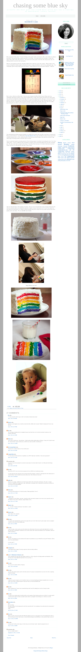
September (62, 102)
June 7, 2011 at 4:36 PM (12, 574)
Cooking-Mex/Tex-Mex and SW (66, 150)
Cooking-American (71, 147)
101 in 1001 (42, 16)
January (61, 132)
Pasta (65, 156)
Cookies (59, 147)
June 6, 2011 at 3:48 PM (12, 533)
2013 (60, 92)
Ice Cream (61, 155)
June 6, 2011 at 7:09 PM (12, 551)
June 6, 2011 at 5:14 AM (12, 457)
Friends (62, 153)
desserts (15, 408)
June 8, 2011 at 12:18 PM (12, 583)
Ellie (9, 519)
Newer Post (9, 637)
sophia (9, 480)
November (62, 99)
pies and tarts (68, 160)
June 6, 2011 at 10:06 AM (12, 476)
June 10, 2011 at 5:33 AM (12, 610)
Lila (8, 415)
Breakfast (60, 144)
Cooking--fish (64, 147)
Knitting (69, 155)
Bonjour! (9, 497)
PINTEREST (66, 82)
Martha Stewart (61, 156)
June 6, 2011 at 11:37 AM (12, 493)
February (62, 130)
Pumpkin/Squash (70, 156)
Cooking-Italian (71, 148)
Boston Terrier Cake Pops (69, 68)
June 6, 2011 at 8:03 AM (12, 465)
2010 (60, 134)
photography (63, 160)
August (61, 104)
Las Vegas (21, 408)
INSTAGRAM (66, 84)
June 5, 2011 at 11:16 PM (12, 443)
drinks (73, 159)
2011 (60, 96)
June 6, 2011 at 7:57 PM (12, 559)
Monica (9, 489)
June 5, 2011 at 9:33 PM (12, 435)
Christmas (60, 146)
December (62, 97)
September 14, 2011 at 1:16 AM (14, 632)
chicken (68, 157)
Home (37, 16)
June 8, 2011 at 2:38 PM (12, 590)
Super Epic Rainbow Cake (30, 135)
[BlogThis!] (16, 406)
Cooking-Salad (61, 151)
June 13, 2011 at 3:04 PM (12, 625)
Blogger (51, 647)
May (61, 125)
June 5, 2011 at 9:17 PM (12, 426)
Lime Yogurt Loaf (69, 56)
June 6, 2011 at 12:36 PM (12, 515)
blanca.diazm (10, 602)
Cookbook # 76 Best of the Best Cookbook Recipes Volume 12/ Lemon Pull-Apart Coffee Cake (69, 64)
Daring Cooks (64, 152)
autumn (62, 157)
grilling (59, 160)
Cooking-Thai (67, 151)
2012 (60, 94)
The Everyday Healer (12, 447)
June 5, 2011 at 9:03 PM (12, 418)
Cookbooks (71, 146)
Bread (73, 142)
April (61, 127)
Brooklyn (66, 144)
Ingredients (66, 155)
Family (18, 408)
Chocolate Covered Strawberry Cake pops (66, 123)
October (61, 100)
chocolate (72, 157)
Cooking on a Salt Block (64, 120)
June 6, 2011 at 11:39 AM (12, 508)
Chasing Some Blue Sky (40, 5)
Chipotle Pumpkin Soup (69, 75)
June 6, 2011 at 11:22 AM (12, 486)
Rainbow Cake (62, 118)
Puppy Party (62, 117)
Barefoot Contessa (67, 142)
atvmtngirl (10, 547)
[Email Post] (13, 406)
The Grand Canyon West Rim (69, 50)
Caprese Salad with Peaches (65, 115)
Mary (9, 614)
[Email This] (15, 406)
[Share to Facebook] (19, 406)
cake (13, 408)
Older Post (54, 637)
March (61, 129)
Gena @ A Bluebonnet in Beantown (14, 554)
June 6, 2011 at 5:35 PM (12, 544)
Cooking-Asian (61, 148)
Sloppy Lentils (62, 111)
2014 (60, 90)
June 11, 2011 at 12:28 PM (13, 618)
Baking (11, 408)
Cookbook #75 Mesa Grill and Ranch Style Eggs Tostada (66, 113)
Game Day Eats (67, 153)
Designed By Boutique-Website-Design (40, 650)
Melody (9, 438)
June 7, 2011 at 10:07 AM (12, 566)
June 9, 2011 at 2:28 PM (12, 598)
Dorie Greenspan (71, 152)
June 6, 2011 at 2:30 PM (12, 523)
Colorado (65, 146)
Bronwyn (9, 422)
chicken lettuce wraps (64, 109)
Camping (72, 144)
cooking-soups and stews (62, 159)
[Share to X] (17, 406)
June (61, 107)
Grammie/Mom (11, 454)
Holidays (72, 153)
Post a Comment (11, 635)
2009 (60, 136)
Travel (59, 157)
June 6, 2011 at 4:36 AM (12, 450)
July (61, 106)
